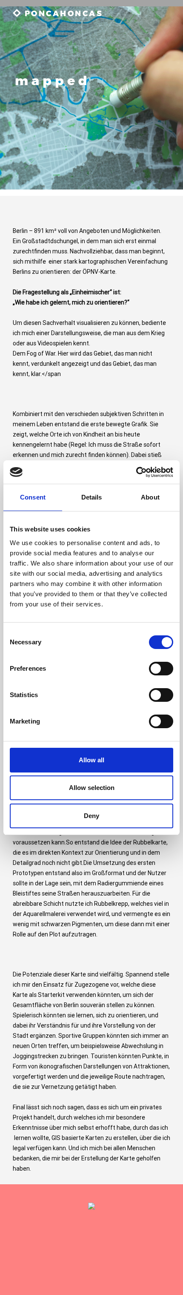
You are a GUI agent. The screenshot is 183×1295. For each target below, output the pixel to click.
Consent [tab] (33, 497)
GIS (55, 1138)
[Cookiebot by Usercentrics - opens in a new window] (136, 472)
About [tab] (150, 497)
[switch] (161, 668)
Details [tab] (91, 497)
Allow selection (91, 787)
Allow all (91, 760)
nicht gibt (69, 863)
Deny (91, 815)
